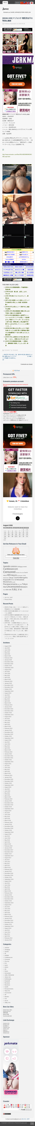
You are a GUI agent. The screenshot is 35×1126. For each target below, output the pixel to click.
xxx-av (8, 589)
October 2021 (8, 759)
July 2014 (7, 930)
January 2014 (8, 940)
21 (19, 534)
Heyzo (14, 575)
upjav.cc (5, 1030)
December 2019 (9, 803)
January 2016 (8, 895)
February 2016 (8, 893)
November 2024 (9, 687)
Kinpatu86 (6, 580)
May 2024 (7, 699)
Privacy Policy (8, 599)
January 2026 (8, 660)
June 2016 (7, 885)
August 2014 (8, 928)
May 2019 (7, 816)
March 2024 (8, 703)
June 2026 (7, 650)
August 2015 (8, 904)
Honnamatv (20, 575)
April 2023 (7, 724)
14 (19, 533)
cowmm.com (6, 1027)
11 (8, 533)
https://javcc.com (8, 377)
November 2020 (9, 781)
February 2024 (8, 705)
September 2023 (9, 714)
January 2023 (8, 730)
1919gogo (20, 566)
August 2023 (8, 716)
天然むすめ (17, 589)
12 (12, 533)
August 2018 (8, 834)
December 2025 (9, 661)
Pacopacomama (10, 584)
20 (16, 534)
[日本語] (32, 3)
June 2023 (7, 720)
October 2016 (8, 877)
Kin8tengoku (22, 577)
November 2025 (9, 663)
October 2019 (8, 806)
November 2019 (9, 805)
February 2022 (8, 752)
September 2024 (9, 691)
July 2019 (7, 812)
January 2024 (8, 707)
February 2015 (8, 916)
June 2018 (7, 838)
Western (23, 587)
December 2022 (9, 732)
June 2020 (7, 791)
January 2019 (8, 824)
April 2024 (7, 701)
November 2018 (9, 828)
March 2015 (8, 914)
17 (5, 534)
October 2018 (8, 830)
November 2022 (9, 734)
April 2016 (7, 889)
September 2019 (9, 808)
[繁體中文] (25, 3)
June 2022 (7, 744)
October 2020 (8, 783)
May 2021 (7, 769)
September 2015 (9, 903)
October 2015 (8, 901)
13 (16, 533)
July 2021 (7, 765)
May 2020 (7, 793)
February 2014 (8, 938)
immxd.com (6, 1033)
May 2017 (7, 863)
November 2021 (9, 758)
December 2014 (9, 920)
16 (27, 533)
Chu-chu (22, 572)
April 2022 (7, 748)
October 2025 (8, 665)
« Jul (4, 540)
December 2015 (9, 897)
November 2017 (9, 852)
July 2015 (7, 906)
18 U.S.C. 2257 (9, 597)
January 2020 (8, 801)
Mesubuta (20, 580)
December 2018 (9, 826)
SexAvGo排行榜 (7, 1016)
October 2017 (8, 854)
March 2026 (8, 656)
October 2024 (8, 689)
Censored (7, 350)
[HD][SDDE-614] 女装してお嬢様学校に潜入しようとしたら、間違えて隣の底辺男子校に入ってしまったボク (17, 636)
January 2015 (8, 918)
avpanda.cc (6, 1031)
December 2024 (9, 685)
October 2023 (8, 712)
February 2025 (8, 681)
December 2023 (9, 709)
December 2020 (9, 779)
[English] (28, 3)
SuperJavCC (13, 23)
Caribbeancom (10, 569)
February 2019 (8, 822)
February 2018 (8, 846)
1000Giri (13, 566)
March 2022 (8, 750)
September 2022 (9, 738)
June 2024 (7, 697)
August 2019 (8, 810)
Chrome (17, 572)
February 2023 (8, 728)
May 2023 (7, 722)
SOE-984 (19, 584)
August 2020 (8, 787)
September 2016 (9, 879)
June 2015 (7, 908)
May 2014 (7, 934)
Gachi (26, 572)
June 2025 (7, 673)
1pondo (6, 566)
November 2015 (9, 899)
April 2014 (7, 936)
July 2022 (7, 742)
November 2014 (9, 922)
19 (12, 534)
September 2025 (9, 667)
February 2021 (8, 775)
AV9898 (25, 566)
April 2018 (7, 842)
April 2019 (7, 818)
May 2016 (7, 887)
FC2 (6, 963)
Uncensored (13, 586)
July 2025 (7, 671)
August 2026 (8, 646)
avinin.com (6, 1028)
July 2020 (7, 789)
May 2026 (7, 652)
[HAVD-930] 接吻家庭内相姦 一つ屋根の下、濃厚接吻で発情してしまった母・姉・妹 (17, 343)
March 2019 (8, 820)
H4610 (5, 575)
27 (16, 536)
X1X (4, 589)
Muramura (7, 582)
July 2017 (7, 859)
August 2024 (8, 693)
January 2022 (8, 754)
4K (5, 953)
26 (12, 536)
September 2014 (9, 926)
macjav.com (6, 1023)
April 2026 (7, 654)
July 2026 (7, 648)
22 (23, 534)
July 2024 (7, 695)
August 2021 (8, 763)
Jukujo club (13, 578)
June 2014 (7, 932)
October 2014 (8, 924)
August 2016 (8, 881)
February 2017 (8, 869)
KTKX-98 (13, 580)
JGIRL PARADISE (9, 975)
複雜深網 (5, 1012)
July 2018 (7, 836)
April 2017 (7, 865)
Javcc (5, 9)
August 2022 (8, 740)
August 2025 (8, 669)
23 (27, 534)
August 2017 (8, 857)
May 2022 (7, 746)
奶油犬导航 (6, 1014)
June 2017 (7, 861)
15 (23, 533)
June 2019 (7, 814)
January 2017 (8, 871)
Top (33, 1123)
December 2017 (9, 850)
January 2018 (8, 848)
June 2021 (7, 767)
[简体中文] (22, 3)
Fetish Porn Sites (7, 1010)
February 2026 (8, 658)
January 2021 (8, 777)
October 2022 (8, 736)
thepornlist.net (7, 1011)
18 (8, 534)
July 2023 (7, 718)
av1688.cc (6, 1026)
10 (5, 533)
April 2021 (7, 771)
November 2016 (9, 875)
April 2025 (7, 677)
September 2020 (9, 785)
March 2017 (8, 867)
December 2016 (9, 873)
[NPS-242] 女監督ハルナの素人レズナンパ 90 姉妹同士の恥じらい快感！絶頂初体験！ (17, 302)
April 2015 (7, 912)
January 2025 (8, 683)
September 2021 (9, 761)
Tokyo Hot (7, 990)
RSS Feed (17, 370)
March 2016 (8, 891)
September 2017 (9, 855)
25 (8, 536)
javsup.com (6, 1024)
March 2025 (8, 679)
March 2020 (8, 797)
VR (5, 994)
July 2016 (7, 883)
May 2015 (7, 910)
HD (8, 575)
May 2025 (7, 675)
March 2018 (8, 844)
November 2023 (9, 710)
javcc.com (24, 1123)
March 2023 (8, 726)
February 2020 (8, 799)
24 (5, 536)
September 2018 (9, 832)
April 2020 (7, 795)
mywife (13, 582)
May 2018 (7, 840)
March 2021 (8, 773)
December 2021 (9, 756)
